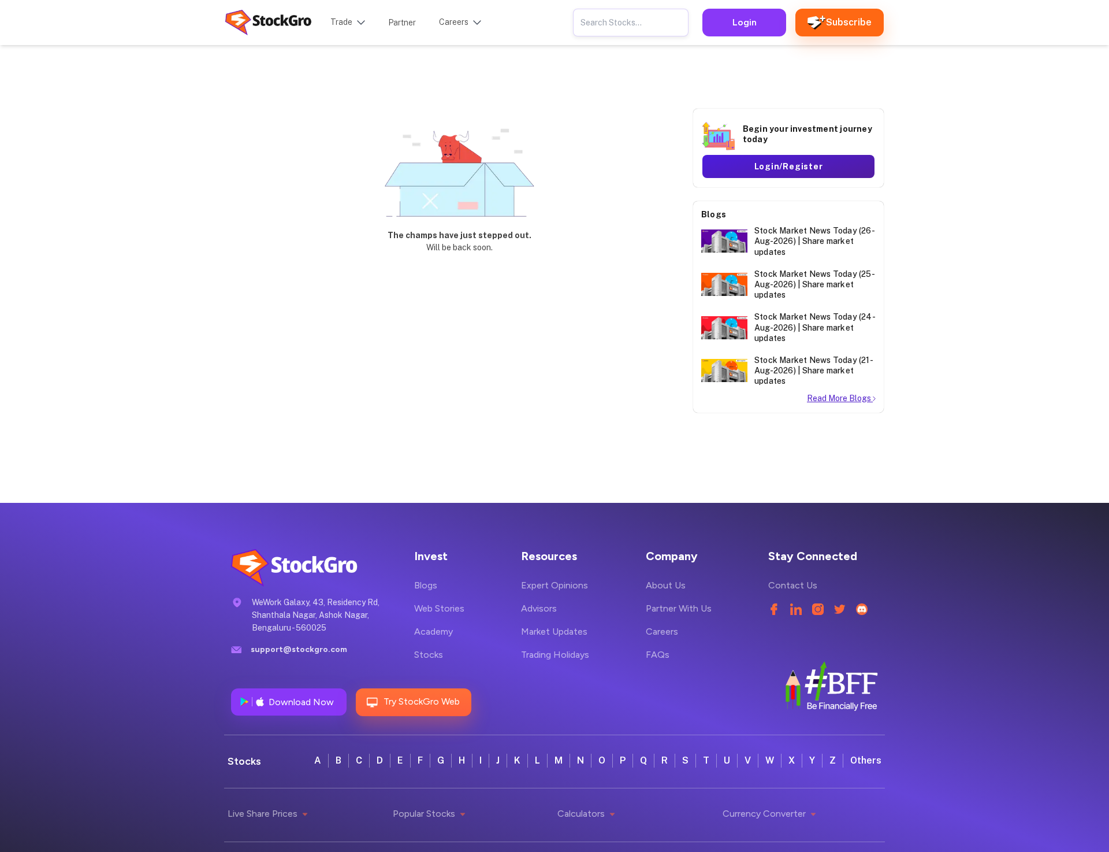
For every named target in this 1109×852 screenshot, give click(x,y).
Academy (433, 631)
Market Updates (554, 631)
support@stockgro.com (299, 649)
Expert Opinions (554, 585)
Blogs (425, 585)
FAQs (657, 654)
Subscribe (849, 22)
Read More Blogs (840, 398)
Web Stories (439, 608)
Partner (402, 22)
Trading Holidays (555, 654)
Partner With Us (679, 608)
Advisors (539, 608)
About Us (666, 585)
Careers (662, 631)
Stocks (428, 654)
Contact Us (792, 585)
